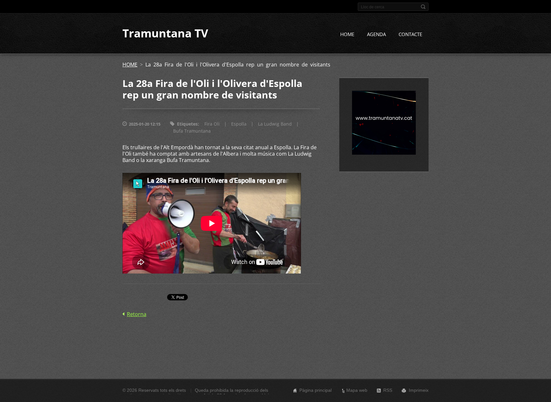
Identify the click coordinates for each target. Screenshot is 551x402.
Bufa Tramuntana (192, 131)
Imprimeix (419, 390)
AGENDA (376, 34)
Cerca (423, 6)
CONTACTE (410, 34)
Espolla (238, 124)
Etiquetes (187, 124)
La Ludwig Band (275, 124)
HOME (347, 34)
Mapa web (356, 390)
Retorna (136, 314)
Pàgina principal (315, 390)
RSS (387, 390)
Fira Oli (212, 124)
